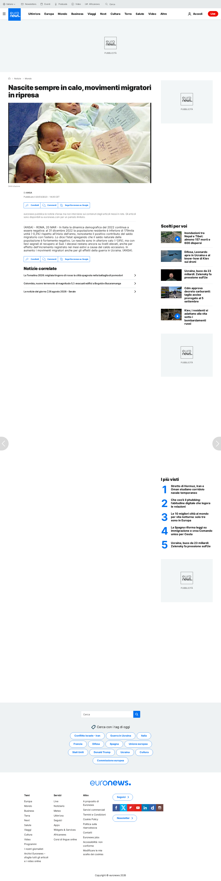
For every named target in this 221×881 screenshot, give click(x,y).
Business (77, 14)
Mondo (62, 14)
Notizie (17, 79)
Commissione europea (110, 760)
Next (103, 14)
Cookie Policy (90, 819)
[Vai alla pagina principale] (14, 14)
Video (152, 14)
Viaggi (92, 14)
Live (213, 13)
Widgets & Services (65, 829)
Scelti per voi (174, 226)
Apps (57, 825)
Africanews (60, 834)
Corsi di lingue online (65, 839)
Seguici (58, 820)
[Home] (9, 78)
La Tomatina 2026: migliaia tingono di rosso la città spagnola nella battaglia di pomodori (73, 275)
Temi (27, 795)
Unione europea (138, 743)
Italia (144, 735)
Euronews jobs (91, 837)
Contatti (87, 832)
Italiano (9, 4)
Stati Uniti (78, 752)
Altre (86, 795)
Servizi (57, 795)
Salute (140, 14)
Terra (128, 14)
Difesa (96, 743)
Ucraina (125, 752)
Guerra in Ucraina (120, 735)
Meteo (57, 810)
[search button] (106, 4)
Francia (78, 743)
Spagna (114, 743)
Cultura (115, 14)
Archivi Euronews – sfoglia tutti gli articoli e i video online (36, 857)
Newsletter (123, 818)
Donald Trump (102, 752)
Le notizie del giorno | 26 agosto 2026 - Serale (50, 291)
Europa (49, 14)
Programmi (30, 844)
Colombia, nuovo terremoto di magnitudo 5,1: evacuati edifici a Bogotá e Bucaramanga (72, 283)
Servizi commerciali (94, 809)
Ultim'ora (34, 14)
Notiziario (59, 805)
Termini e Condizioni (94, 814)
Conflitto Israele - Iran (87, 735)
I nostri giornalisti (33, 848)
